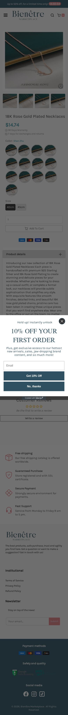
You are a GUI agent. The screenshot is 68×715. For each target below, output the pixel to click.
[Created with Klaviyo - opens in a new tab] (34, 398)
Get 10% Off (34, 375)
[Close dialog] (62, 321)
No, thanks (34, 386)
